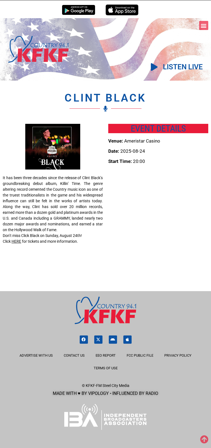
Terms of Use (106, 368)
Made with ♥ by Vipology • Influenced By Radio (105, 393)
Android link (78, 9)
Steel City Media (115, 385)
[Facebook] (84, 339)
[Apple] (127, 339)
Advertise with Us (36, 355)
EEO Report (106, 355)
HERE (16, 241)
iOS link (122, 9)
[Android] (113, 339)
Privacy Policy (177, 355)
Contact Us (74, 355)
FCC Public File (140, 355)
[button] (203, 25)
